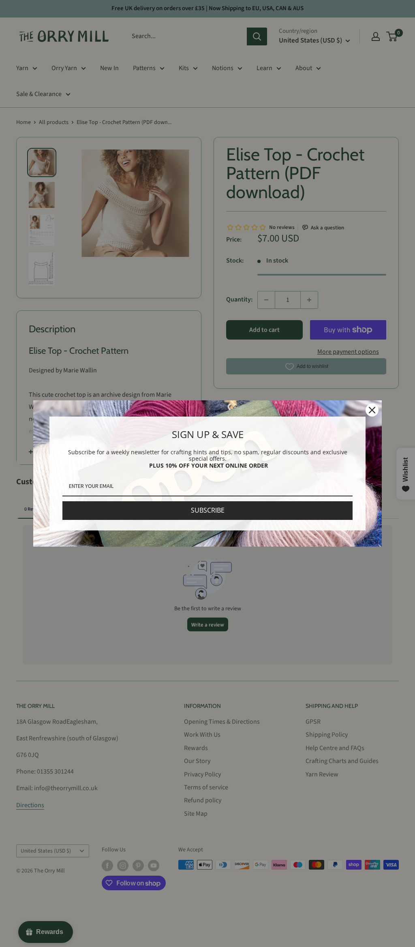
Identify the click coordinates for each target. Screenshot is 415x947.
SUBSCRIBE (208, 510)
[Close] (372, 410)
